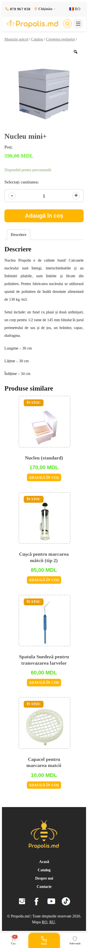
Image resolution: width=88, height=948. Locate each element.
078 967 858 (20, 9)
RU (52, 922)
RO (77, 9)
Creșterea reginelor (60, 39)
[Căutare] (67, 23)
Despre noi (44, 878)
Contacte (44, 886)
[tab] (18, 235)
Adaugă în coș (44, 216)
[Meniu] (78, 23)
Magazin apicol (16, 39)
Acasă (44, 862)
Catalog (37, 39)
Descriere (18, 235)
